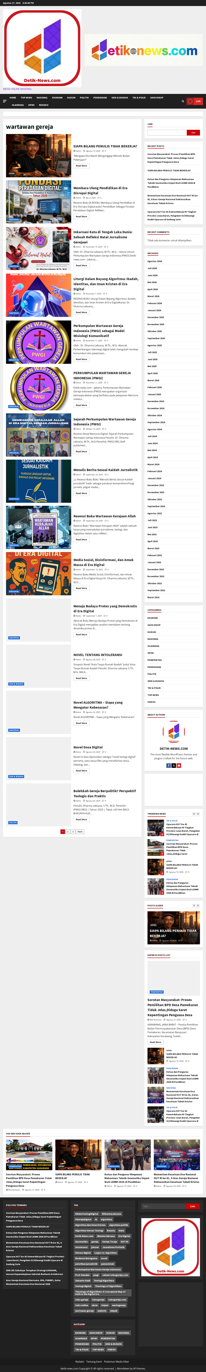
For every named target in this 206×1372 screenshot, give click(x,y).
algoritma (106, 1219)
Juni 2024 (152, 443)
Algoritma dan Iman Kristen (90, 1224)
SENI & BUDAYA (119, 97)
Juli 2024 (152, 436)
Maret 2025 (153, 380)
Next (80, 831)
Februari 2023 (154, 555)
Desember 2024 (155, 401)
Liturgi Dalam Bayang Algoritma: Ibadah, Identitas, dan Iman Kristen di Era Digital (38, 295)
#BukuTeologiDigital (86, 1213)
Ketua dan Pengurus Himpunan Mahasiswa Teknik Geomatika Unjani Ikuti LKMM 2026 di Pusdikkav (171, 183)
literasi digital (83, 1252)
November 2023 (155, 492)
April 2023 (152, 541)
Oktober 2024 (154, 415)
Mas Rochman (156, 1019)
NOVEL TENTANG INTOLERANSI (38, 666)
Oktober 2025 (154, 331)
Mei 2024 (152, 450)
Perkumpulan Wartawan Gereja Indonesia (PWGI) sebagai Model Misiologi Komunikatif (38, 342)
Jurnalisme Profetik (113, 1247)
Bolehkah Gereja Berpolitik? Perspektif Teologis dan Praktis (38, 805)
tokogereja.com (117, 1299)
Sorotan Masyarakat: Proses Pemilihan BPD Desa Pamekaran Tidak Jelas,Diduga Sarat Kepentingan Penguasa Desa (171, 158)
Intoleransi (81, 1247)
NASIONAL (42, 97)
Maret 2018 (153, 597)
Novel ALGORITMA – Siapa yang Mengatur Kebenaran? (38, 712)
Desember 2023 (155, 485)
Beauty (111, 1230)
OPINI (31, 104)
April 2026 (152, 289)
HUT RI (124, 1241)
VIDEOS (151, 701)
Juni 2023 (152, 527)
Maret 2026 (153, 296)
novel (104, 1258)
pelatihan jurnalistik (86, 1263)
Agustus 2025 (154, 345)
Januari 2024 (154, 478)
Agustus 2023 (154, 513)
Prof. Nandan (82, 1274)
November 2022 (155, 576)
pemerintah (107, 1263)
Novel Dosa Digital (38, 758)
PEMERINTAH (154, 659)
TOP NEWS (26, 97)
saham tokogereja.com (115, 1274)
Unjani (104, 1305)
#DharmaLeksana (111, 1213)
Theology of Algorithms (108, 1286)
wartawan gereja (84, 1310)
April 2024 (152, 457)
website (102, 1310)
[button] (5, 101)
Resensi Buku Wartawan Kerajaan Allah (38, 527)
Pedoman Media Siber (116, 1361)
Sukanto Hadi (82, 1280)
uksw (95, 1305)
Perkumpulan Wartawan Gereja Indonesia (98, 1269)
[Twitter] (173, 765)
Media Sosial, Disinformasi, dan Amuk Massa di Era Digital (38, 573)
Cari (150, 123)
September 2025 (156, 338)
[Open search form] (183, 101)
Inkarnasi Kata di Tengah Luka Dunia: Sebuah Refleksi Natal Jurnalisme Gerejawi (38, 248)
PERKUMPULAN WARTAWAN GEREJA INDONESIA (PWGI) (38, 388)
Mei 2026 (152, 282)
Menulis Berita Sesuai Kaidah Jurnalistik (38, 481)
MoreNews (123, 1368)
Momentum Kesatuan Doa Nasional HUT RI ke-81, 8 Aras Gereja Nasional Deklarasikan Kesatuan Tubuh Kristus (172, 199)
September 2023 (156, 506)
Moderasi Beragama (86, 1258)
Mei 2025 (152, 366)
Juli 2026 (152, 268)
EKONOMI (57, 97)
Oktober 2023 (154, 499)
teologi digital (83, 1286)
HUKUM (71, 97)
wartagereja (119, 1305)
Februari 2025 (154, 387)
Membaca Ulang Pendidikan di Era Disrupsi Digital (38, 202)
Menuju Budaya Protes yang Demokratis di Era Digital (38, 620)
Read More (82, 166)
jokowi (95, 1247)
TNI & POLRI (139, 97)
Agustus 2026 (154, 261)
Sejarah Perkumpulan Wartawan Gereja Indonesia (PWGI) (38, 435)
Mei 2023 (152, 534)
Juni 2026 (152, 275)
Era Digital (124, 1236)
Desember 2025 (155, 317)
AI (96, 1219)
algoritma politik (118, 1224)
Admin (78, 151)
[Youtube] (179, 765)
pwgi (96, 1274)
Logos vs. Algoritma (106, 1252)
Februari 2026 (154, 303)
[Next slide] (198, 814)
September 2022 (156, 590)
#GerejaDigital (83, 1219)
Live (198, 101)
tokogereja (98, 1299)
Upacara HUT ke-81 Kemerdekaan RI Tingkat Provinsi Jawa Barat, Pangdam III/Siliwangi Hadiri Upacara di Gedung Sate (171, 215)
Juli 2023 (152, 520)
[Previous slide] (194, 814)
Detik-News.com (84, 1236)
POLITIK (84, 97)
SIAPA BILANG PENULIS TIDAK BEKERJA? (38, 155)
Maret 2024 (153, 464)
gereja (94, 1241)
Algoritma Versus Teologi (89, 1230)
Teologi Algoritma (104, 1280)
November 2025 (155, 324)
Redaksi (43, 104)
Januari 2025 (154, 394)
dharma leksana (106, 1236)
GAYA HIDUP (156, 97)
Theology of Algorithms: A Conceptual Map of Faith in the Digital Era (100, 1293)
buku (121, 1230)
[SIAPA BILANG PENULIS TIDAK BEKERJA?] (78, 1155)
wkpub (113, 1310)
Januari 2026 (154, 310)
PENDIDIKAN (100, 97)
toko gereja (81, 1299)
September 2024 (156, 422)
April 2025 (152, 373)
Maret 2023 (153, 548)
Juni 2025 (152, 359)
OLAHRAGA (18, 104)
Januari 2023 (154, 562)
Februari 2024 (154, 471)
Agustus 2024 (154, 429)
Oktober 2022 (154, 583)
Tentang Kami (94, 1361)
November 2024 (155, 408)
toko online (81, 1305)
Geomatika (81, 1241)
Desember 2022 (155, 569)
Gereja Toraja (109, 1241)
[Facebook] (168, 765)
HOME (13, 97)
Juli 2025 (152, 352)
